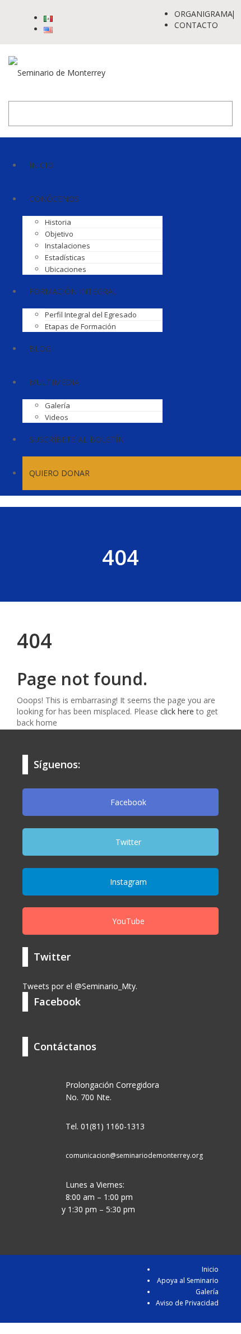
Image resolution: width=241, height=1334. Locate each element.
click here (177, 711)
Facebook (127, 802)
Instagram (127, 881)
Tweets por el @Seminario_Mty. (79, 986)
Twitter (127, 842)
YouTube (127, 921)
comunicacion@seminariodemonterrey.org (134, 1155)
